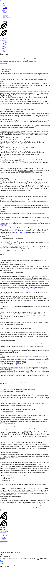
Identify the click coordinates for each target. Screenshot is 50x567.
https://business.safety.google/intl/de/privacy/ (22, 223)
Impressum (3, 539)
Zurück (4, 3)
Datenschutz (18, 552)
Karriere (3, 18)
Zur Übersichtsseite (5, 7)
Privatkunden (5, 16)
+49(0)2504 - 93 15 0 (4, 38)
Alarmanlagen (5, 8)
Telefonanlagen (5, 4)
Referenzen (3, 536)
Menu (1, 0)
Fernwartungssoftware (4, 21)
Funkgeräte (4, 51)
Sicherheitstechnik (4, 43)
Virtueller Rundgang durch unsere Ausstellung (25, 548)
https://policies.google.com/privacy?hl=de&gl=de (34, 223)
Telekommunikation (4, 2)
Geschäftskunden (5, 49)
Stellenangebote (4, 538)
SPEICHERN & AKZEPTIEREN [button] (4, 566)
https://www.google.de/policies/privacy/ (39, 288)
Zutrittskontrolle (5, 9)
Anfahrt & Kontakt (4, 535)
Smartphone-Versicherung (6, 17)
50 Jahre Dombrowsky (5, 537)
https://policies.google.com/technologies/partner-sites (8, 193)
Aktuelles (3, 534)
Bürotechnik (3, 10)
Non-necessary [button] (2, 563)
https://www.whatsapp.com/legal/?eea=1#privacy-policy (26, 171)
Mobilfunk (3, 13)
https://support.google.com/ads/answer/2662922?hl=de (20, 232)
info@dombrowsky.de (5, 531)
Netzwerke (4, 5)
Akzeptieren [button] (15, 552)
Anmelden (2, 542)
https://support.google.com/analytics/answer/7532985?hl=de (9, 202)
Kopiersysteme (5, 12)
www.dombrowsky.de (4, 532)
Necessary (2, 560)
